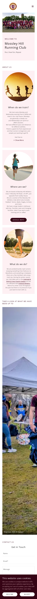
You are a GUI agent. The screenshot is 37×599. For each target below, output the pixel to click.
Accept (27, 594)
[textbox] (18, 553)
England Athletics (24, 283)
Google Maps (18, 220)
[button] (33, 6)
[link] (13, 6)
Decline (9, 594)
